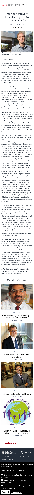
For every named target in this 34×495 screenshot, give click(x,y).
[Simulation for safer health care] (17, 375)
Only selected (16, 492)
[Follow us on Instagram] (30, 453)
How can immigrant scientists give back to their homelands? (17, 316)
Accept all (5, 492)
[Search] (26, 5)
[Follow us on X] (22, 452)
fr (23, 5)
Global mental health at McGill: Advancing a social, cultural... (17, 432)
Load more (9, 443)
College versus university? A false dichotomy (17, 355)
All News (16, 312)
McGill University (24, 457)
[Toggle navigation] (31, 5)
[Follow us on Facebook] (26, 453)
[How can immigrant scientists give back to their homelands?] (17, 297)
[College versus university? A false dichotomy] (17, 336)
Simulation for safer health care (17, 394)
